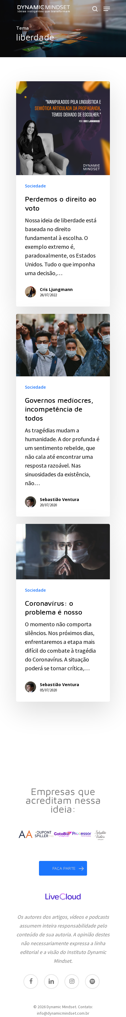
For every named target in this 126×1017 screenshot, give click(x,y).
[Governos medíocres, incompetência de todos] (63, 415)
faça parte (64, 868)
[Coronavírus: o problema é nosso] (63, 613)
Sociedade (35, 186)
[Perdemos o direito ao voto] (63, 193)
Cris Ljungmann (56, 289)
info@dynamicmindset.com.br (63, 1013)
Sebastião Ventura (59, 499)
